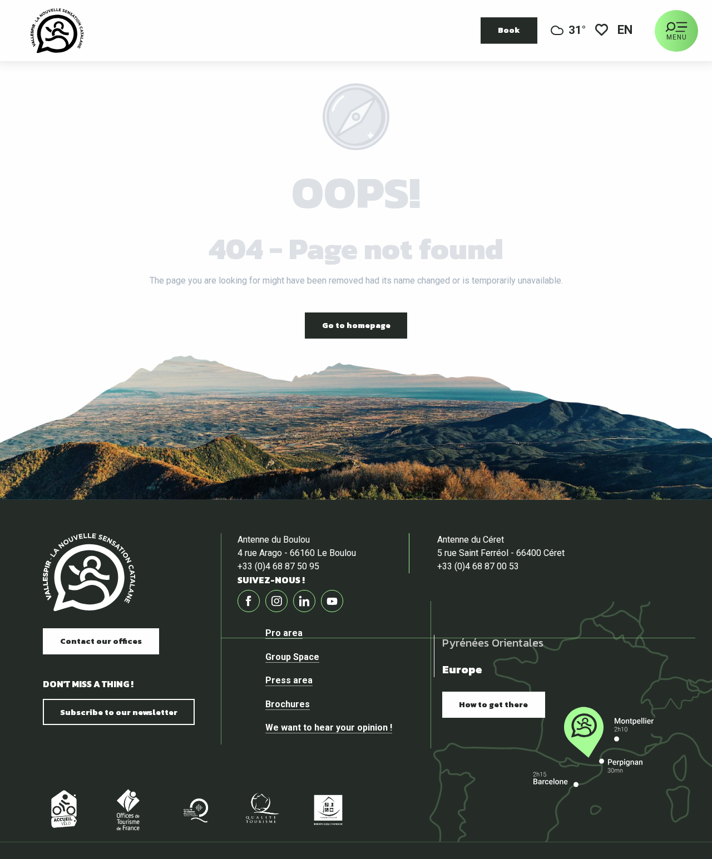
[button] (626, 31)
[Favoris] (601, 30)
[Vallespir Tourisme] (89, 572)
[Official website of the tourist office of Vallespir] (57, 30)
